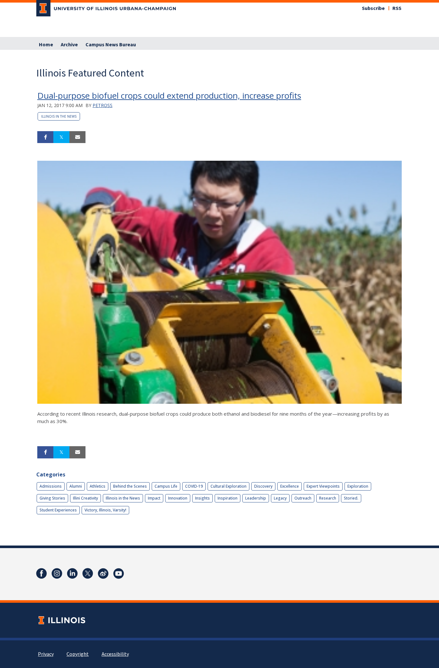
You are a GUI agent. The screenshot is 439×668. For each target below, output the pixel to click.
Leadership (255, 498)
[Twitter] (88, 573)
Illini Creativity (85, 498)
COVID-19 (194, 486)
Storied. (351, 498)
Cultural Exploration (228, 486)
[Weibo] (103, 573)
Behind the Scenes (130, 486)
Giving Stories (52, 498)
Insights (202, 498)
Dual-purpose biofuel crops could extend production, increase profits (169, 95)
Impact (154, 498)
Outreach (302, 498)
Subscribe (373, 8)
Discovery (263, 486)
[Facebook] (41, 573)
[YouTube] (119, 573)
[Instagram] (57, 573)
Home (46, 44)
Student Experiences (58, 510)
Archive (69, 44)
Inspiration (227, 498)
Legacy (280, 498)
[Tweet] (61, 137)
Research (327, 498)
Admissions (51, 486)
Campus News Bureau (110, 44)
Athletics (97, 486)
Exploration (357, 486)
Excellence (289, 486)
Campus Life (166, 486)
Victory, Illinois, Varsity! (105, 510)
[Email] (77, 137)
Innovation (177, 498)
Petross (102, 105)
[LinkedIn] (72, 573)
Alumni (75, 486)
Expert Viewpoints (323, 486)
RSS (396, 8)
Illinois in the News (58, 116)
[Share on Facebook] (45, 137)
